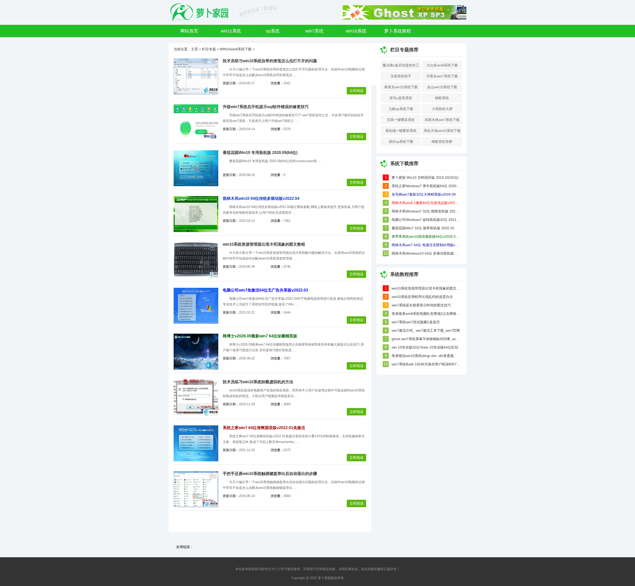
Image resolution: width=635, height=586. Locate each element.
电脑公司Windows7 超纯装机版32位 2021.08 (426, 220)
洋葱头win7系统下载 (442, 76)
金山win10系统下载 (442, 87)
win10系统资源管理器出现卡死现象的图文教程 (264, 244)
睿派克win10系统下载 (401, 87)
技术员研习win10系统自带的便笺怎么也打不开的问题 (270, 61)
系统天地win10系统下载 (442, 131)
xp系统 (273, 31)
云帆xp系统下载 (401, 109)
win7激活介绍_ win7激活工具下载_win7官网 (426, 330)
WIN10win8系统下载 (236, 49)
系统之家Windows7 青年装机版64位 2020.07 (426, 186)
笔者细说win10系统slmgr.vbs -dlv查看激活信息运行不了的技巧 (426, 356)
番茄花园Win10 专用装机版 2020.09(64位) (260, 152)
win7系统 (314, 31)
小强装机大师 (442, 109)
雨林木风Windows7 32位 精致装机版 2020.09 (426, 211)
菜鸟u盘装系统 (400, 98)
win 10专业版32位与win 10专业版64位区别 (425, 347)
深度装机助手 (400, 76)
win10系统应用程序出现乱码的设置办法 (422, 297)
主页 (194, 49)
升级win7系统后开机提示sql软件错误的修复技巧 (266, 107)
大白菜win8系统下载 (442, 65)
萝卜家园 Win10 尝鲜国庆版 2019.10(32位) (425, 177)
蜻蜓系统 (442, 98)
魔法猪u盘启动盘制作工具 (400, 66)
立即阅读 (356, 91)
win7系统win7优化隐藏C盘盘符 (416, 322)
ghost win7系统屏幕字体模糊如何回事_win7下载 (426, 339)
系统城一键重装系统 (400, 131)
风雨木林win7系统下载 (442, 120)
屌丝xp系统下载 (401, 142)
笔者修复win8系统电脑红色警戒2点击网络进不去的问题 (426, 314)
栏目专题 (209, 49)
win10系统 (356, 31)
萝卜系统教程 (397, 31)
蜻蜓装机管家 (442, 142)
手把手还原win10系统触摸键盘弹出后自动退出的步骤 (270, 473)
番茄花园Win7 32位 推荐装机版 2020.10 (423, 228)
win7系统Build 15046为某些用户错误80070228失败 (426, 364)
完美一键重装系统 (401, 120)
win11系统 (231, 31)
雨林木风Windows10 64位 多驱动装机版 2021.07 (426, 253)
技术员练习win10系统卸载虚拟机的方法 (258, 382)
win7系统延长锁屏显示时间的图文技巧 (421, 305)
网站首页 (189, 31)
